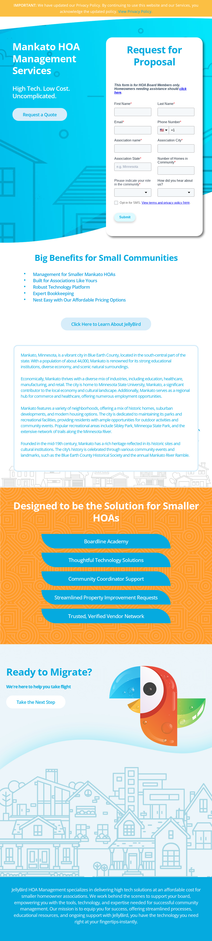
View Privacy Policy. (135, 11)
